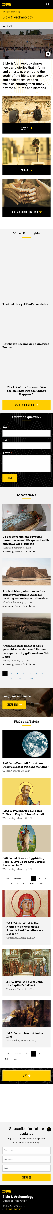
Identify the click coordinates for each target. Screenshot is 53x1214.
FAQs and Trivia (26, 721)
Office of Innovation (11, 12)
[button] (48, 4)
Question (6, 453)
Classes (24, 128)
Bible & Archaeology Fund (24, 212)
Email (4, 440)
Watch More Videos (24, 405)
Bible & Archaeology (17, 17)
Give (25, 1075)
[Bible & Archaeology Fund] (26, 192)
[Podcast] (26, 151)
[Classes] (26, 109)
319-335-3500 (13, 1209)
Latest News (26, 495)
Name (4, 427)
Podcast (24, 170)
